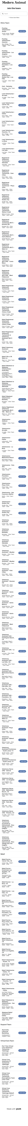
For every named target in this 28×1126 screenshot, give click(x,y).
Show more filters (14, 17)
